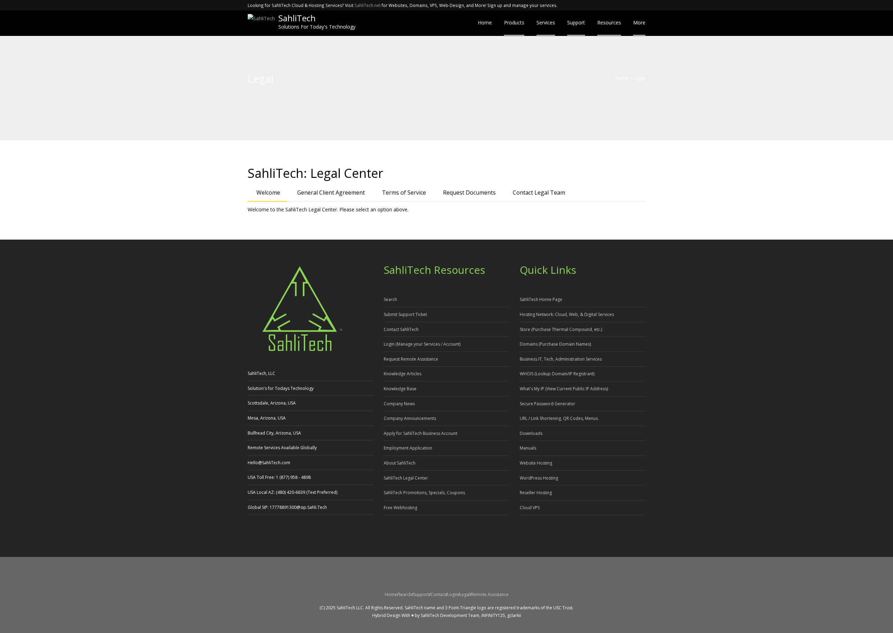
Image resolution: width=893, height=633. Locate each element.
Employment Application (408, 448)
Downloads (531, 433)
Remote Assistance (490, 594)
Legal (464, 594)
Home (622, 78)
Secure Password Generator (547, 404)
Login (452, 594)
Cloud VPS (530, 508)
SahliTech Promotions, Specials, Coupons (424, 493)
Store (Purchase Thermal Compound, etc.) (561, 329)
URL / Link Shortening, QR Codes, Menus (559, 418)
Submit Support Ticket (405, 314)
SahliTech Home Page (541, 299)
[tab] (267, 193)
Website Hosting (536, 463)
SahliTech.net (367, 5)
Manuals (528, 448)
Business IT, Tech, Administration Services (561, 359)
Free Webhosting (400, 508)
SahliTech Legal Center (406, 478)
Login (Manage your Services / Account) (422, 344)
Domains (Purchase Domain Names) (555, 344)
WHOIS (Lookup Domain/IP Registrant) (557, 374)
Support (421, 594)
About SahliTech (399, 463)
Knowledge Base (400, 389)
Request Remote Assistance (411, 359)
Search (390, 299)
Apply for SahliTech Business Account (420, 433)
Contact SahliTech (401, 329)
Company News (399, 404)
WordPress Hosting (539, 478)
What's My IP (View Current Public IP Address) (564, 389)
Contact (438, 594)
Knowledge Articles (402, 374)
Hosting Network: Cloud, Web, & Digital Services (567, 314)
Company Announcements (410, 418)
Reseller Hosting (536, 493)
